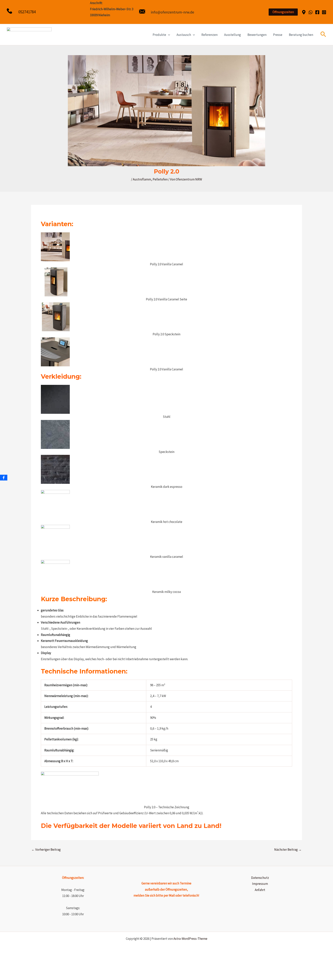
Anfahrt (260, 890)
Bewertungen (257, 35)
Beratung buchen (301, 35)
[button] (283, 12)
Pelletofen (160, 179)
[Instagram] (324, 12)
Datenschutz (260, 878)
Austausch (184, 35)
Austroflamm (142, 179)
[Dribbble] (304, 12)
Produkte (159, 35)
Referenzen (209, 35)
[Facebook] (317, 12)
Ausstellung (232, 35)
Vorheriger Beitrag (46, 849)
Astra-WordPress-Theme (190, 938)
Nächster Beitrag (288, 849)
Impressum (260, 884)
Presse (277, 35)
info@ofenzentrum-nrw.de (172, 12)
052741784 (27, 11)
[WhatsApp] (310, 12)
